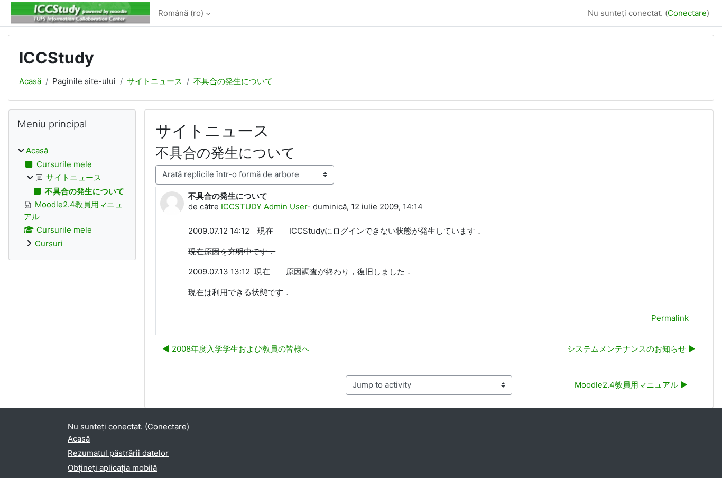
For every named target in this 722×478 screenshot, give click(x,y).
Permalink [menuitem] (670, 318)
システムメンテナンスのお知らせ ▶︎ (631, 349)
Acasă (30, 81)
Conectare (687, 13)
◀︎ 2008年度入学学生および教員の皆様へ (236, 349)
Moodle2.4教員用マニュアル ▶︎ (631, 385)
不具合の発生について (233, 81)
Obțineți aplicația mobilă (112, 468)
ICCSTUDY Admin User (264, 206)
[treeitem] (72, 197)
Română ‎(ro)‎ (180, 13)
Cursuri (49, 243)
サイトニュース (154, 81)
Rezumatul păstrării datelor (118, 453)
